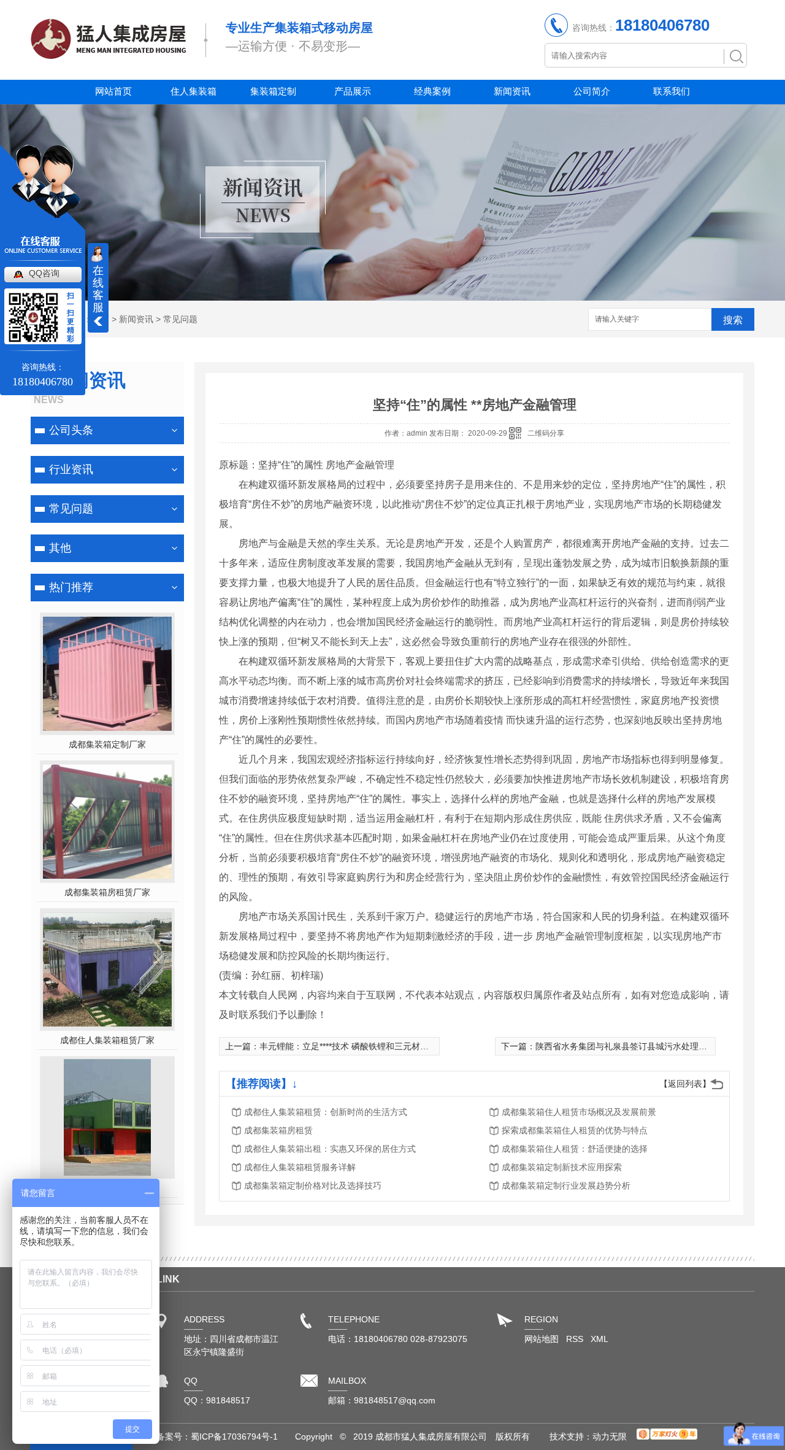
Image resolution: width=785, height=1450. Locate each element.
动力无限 (609, 1436)
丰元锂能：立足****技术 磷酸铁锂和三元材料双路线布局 (365, 1046)
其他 (60, 548)
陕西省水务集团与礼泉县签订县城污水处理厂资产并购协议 (647, 1046)
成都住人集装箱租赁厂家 (107, 1040)
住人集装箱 (193, 91)
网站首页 (113, 91)
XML (599, 1339)
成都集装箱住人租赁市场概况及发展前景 (579, 1112)
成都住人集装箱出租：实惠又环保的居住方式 (330, 1149)
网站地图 (541, 1339)
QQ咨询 (44, 273)
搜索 (733, 320)
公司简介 (591, 91)
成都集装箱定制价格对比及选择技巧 (312, 1185)
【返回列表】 (685, 1084)
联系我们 (671, 91)
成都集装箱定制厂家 (107, 744)
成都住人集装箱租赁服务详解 (300, 1167)
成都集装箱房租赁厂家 (107, 892)
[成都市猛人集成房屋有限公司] (108, 53)
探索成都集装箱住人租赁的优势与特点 (575, 1130)
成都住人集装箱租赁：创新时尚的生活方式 (325, 1112)
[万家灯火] (667, 1436)
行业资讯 (71, 469)
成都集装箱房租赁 (278, 1130)
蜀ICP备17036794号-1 (234, 1436)
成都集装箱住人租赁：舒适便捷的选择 (575, 1149)
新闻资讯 (512, 91)
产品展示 (352, 91)
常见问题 (180, 319)
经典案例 (432, 91)
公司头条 (71, 430)
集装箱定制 (273, 91)
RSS (576, 1339)
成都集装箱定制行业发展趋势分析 (566, 1185)
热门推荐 (71, 587)
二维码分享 (545, 433)
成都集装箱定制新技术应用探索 (562, 1167)
